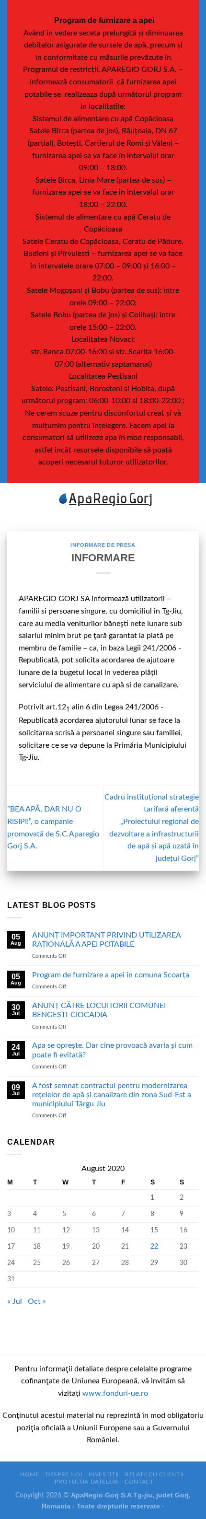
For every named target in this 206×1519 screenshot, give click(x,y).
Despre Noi (64, 1474)
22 (154, 1246)
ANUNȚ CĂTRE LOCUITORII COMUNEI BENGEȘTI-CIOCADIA (99, 1010)
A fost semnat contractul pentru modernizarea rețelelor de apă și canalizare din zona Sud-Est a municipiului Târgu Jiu (111, 1095)
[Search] (195, 500)
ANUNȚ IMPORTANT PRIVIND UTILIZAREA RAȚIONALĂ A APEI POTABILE (106, 939)
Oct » (37, 1301)
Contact (139, 1481)
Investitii (104, 1474)
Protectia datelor (86, 1481)
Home (29, 1474)
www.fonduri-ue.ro (115, 1393)
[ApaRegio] (103, 500)
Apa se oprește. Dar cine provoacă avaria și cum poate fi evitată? (112, 1050)
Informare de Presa (102, 545)
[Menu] (13, 499)
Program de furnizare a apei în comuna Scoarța (110, 975)
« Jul (14, 1301)
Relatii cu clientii (154, 1474)
